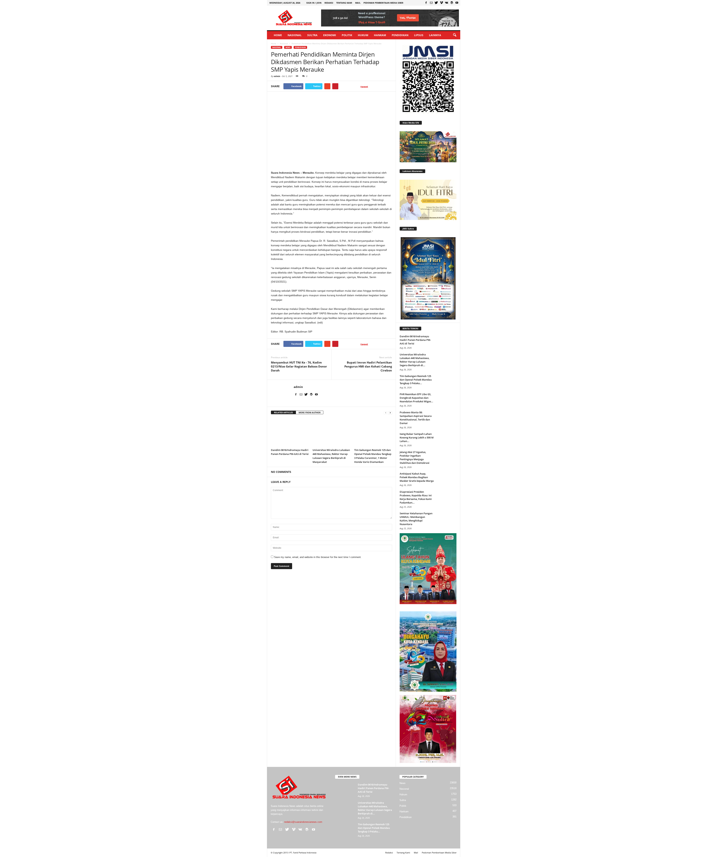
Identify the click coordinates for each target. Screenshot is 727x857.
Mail (357, 2)
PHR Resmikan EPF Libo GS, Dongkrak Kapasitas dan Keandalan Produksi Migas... (416, 397)
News (287, 47)
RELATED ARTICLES (283, 412)
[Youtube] (457, 2)
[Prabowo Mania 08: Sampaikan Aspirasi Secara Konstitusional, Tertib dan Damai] (447, 418)
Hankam (380, 35)
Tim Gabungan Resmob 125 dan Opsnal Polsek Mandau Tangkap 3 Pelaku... (416, 379)
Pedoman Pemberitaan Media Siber (383, 2)
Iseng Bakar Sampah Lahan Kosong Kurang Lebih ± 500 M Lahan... (417, 437)
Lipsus (418, 35)
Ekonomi (329, 35)
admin (277, 76)
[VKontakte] (446, 2)
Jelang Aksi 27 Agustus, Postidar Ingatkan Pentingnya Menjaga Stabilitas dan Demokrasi (414, 457)
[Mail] (431, 2)
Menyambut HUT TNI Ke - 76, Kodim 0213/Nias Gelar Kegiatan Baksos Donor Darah (299, 366)
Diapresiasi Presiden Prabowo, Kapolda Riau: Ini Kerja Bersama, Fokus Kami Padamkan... (416, 497)
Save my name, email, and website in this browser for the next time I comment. (317, 557)
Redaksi (328, 2)
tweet (364, 87)
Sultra (312, 35)
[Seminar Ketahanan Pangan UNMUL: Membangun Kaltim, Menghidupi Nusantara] (447, 519)
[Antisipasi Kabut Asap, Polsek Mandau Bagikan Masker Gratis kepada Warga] (447, 479)
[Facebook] (426, 2)
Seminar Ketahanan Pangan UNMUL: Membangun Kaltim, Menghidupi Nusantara (416, 519)
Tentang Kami (344, 2)
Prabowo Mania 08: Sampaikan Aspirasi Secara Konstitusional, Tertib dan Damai (416, 418)
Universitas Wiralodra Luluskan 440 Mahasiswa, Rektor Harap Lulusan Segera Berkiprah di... (414, 360)
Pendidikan (400, 35)
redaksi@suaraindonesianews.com (303, 821)
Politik (347, 35)
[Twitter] (436, 2)
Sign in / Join (313, 2)
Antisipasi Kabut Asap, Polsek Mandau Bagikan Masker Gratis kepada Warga (417, 477)
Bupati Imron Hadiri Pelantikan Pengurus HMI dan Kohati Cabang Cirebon (368, 366)
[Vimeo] (441, 2)
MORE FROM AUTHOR (310, 412)
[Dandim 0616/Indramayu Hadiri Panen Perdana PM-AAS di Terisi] (290, 432)
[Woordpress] (451, 2)
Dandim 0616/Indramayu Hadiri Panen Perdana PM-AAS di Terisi (415, 340)
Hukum (363, 35)
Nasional (295, 35)
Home (278, 35)
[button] (454, 35)
